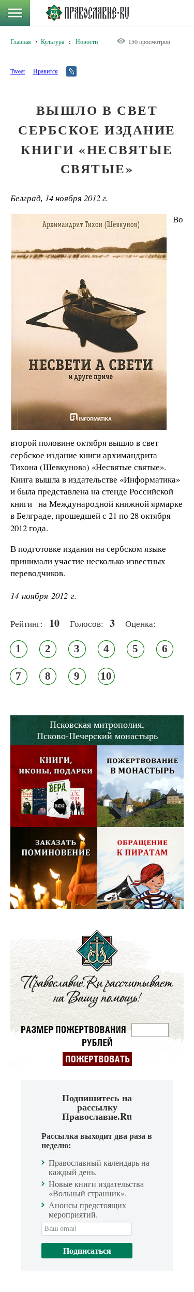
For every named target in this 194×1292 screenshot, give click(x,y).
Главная (20, 41)
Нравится (45, 71)
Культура (52, 41)
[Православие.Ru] (87, 13)
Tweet (17, 71)
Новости (87, 41)
